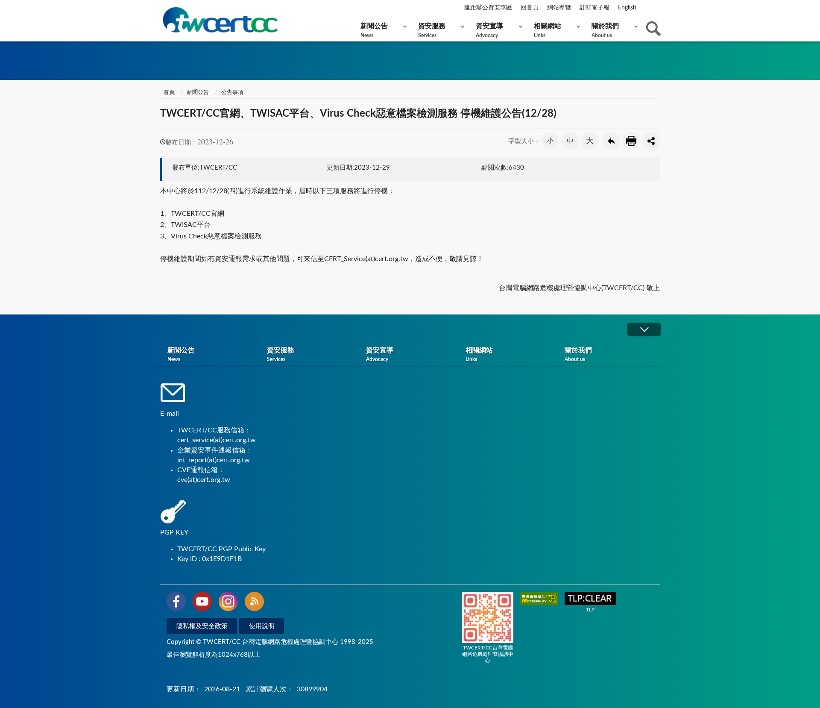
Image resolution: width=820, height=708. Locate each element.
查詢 (653, 28)
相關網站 (547, 30)
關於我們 (605, 30)
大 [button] (590, 141)
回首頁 (530, 8)
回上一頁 (611, 141)
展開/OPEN (644, 329)
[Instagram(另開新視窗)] (228, 603)
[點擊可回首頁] (220, 20)
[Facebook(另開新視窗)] (176, 603)
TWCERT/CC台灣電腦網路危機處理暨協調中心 (487, 654)
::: (161, 8)
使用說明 (262, 626)
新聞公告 (374, 30)
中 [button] (570, 141)
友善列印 (631, 141)
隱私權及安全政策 (202, 626)
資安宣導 (489, 30)
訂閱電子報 (594, 8)
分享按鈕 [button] (651, 141)
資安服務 (431, 30)
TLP (590, 609)
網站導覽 (559, 8)
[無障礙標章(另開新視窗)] (539, 599)
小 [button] (550, 141)
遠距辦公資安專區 (488, 8)
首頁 (168, 92)
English (627, 8)
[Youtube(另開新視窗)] (202, 603)
